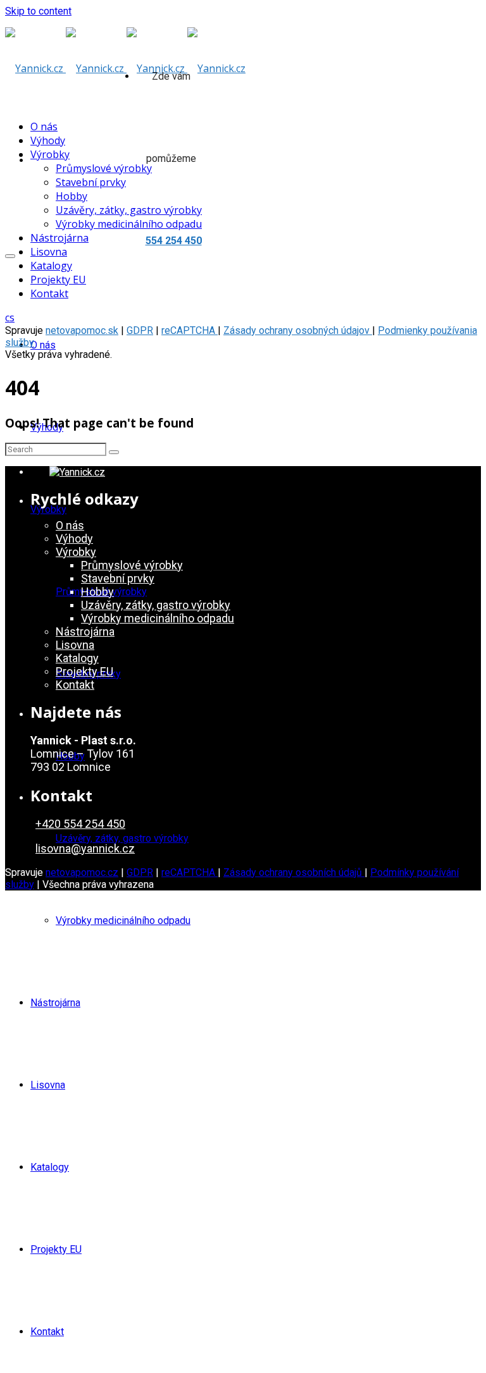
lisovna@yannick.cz (85, 848)
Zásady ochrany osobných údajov (297, 330)
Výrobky (48, 509)
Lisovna (47, 1085)
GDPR (140, 330)
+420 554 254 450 (80, 823)
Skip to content (38, 11)
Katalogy (49, 1167)
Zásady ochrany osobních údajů (293, 872)
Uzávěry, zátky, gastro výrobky (122, 838)
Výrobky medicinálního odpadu (123, 920)
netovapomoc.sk (82, 330)
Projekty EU (56, 1249)
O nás (43, 345)
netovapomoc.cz (82, 872)
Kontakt (47, 1332)
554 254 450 (174, 241)
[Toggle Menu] (10, 256)
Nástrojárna (55, 1003)
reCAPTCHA (189, 330)
